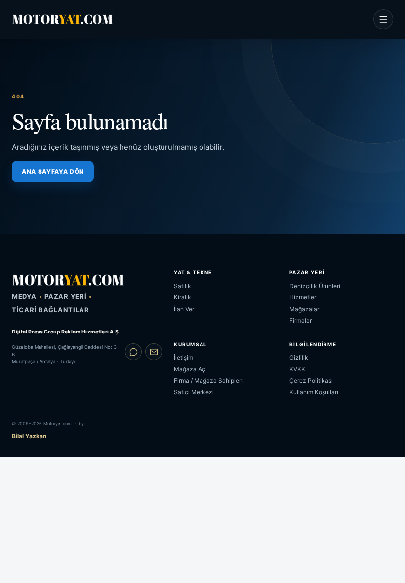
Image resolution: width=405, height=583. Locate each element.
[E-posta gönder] (153, 351)
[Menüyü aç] (383, 19)
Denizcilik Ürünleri (314, 286)
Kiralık (182, 297)
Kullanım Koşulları (313, 392)
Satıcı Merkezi (194, 392)
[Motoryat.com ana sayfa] (62, 19)
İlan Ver (184, 309)
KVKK (297, 369)
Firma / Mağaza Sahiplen (208, 380)
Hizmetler (302, 297)
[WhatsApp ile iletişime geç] (133, 351)
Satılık (182, 286)
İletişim (183, 357)
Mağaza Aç (189, 369)
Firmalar (300, 320)
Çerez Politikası (311, 380)
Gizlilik (298, 357)
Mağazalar (304, 309)
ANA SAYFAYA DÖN (53, 171)
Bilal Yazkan (29, 436)
